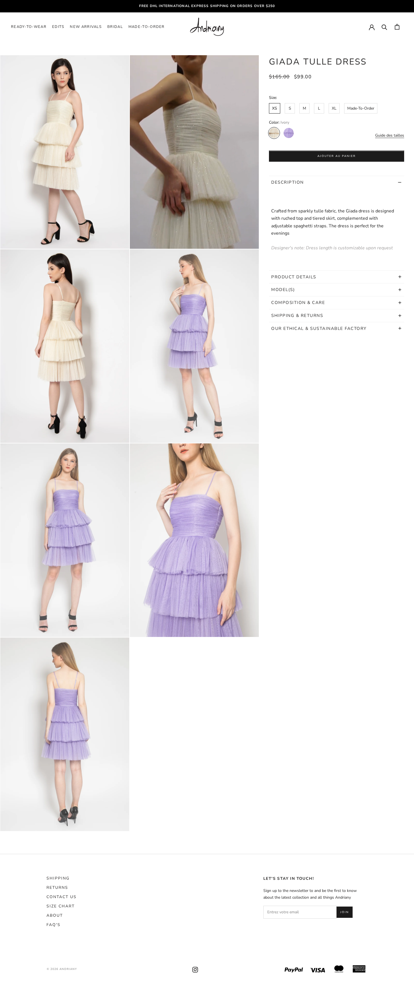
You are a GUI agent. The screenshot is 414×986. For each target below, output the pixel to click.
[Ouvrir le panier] (397, 27)
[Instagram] (195, 969)
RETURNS (57, 887)
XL (334, 108)
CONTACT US (61, 897)
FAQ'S (53, 924)
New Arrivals (86, 26)
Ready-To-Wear (28, 26)
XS (274, 108)
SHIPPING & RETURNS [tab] (298, 316)
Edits (58, 26)
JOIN (344, 912)
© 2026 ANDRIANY (62, 969)
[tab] (336, 276)
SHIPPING (58, 878)
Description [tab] (287, 182)
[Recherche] (384, 27)
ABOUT (54, 915)
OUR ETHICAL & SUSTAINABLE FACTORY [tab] (319, 328)
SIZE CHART (60, 906)
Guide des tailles (389, 135)
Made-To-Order (146, 26)
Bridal (115, 26)
